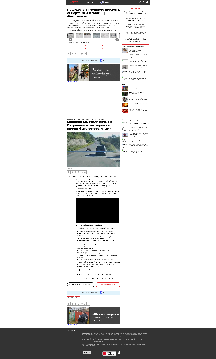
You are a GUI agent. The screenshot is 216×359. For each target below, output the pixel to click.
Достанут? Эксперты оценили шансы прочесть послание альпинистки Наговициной (139, 61)
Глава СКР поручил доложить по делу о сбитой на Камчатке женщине (135, 32)
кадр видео (70, 168)
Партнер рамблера (97, 352)
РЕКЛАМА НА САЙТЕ (87, 330)
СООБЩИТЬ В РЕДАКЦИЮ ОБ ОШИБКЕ (121, 330)
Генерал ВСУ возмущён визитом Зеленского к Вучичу (137, 93)
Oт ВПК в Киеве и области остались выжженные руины (138, 104)
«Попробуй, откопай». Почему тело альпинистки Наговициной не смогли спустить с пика (138, 135)
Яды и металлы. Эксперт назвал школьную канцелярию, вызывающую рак (137, 50)
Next (117, 39)
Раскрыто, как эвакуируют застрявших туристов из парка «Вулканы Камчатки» (135, 26)
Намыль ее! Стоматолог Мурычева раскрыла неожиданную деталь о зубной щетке (138, 129)
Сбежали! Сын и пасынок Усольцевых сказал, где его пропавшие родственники (139, 151)
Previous (70, 39)
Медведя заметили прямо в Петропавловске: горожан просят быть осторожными (135, 40)
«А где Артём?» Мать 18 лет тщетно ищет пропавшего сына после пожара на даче (138, 73)
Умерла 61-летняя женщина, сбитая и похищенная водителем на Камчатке (135, 12)
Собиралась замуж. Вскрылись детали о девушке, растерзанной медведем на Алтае (137, 78)
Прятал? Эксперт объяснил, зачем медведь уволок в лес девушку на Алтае (138, 56)
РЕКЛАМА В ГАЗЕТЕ (98, 330)
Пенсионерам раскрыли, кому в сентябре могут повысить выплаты (138, 98)
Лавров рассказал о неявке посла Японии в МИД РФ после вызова (137, 87)
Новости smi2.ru (72, 81)
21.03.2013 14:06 (71, 7)
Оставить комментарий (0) (94, 46)
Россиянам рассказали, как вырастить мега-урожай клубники (138, 110)
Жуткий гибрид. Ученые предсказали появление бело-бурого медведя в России (139, 140)
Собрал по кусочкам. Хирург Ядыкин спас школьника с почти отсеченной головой (139, 123)
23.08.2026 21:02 (71, 119)
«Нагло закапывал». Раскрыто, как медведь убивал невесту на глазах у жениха (138, 146)
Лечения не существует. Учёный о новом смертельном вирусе (138, 66)
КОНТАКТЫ (107, 330)
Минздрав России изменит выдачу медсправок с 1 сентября (135, 19)
